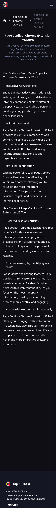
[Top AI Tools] (5, 4)
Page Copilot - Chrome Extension (19, 21)
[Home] (4, 21)
